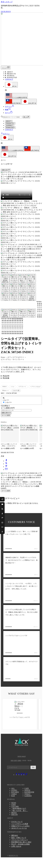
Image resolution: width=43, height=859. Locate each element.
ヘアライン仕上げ (35, 386)
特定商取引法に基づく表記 (21, 842)
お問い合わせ (16, 846)
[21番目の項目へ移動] (31, 313)
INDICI (4, 386)
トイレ (13, 386)
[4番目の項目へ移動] (31, 278)
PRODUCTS (11, 74)
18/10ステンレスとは (19, 828)
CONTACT (9, 79)
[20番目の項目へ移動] (22, 313)
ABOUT (10, 72)
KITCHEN (15, 792)
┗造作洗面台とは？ (18, 808)
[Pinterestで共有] (6, 467)
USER (13, 805)
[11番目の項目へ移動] (22, 296)
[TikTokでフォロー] (26, 775)
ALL (13, 788)
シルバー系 (16, 390)
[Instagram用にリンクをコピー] (2, 522)
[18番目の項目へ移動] (5, 313)
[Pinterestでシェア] (2, 518)
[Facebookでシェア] (2, 513)
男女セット (5, 390)
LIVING (14, 790)
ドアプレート (22, 386)
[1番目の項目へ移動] (5, 278)
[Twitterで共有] (6, 464)
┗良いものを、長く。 (19, 811)
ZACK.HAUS (22, 756)
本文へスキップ (7, 2)
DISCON (14, 814)
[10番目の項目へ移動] (14, 296)
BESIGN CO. (13, 855)
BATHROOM (29, 792)
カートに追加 (6, 415)
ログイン (6, 134)
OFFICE (27, 790)
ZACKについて (17, 822)
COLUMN (15, 806)
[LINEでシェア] (2, 504)
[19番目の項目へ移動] (14, 313)
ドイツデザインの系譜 (19, 824)
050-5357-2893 (16, 760)
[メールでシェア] (2, 527)
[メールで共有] (6, 469)
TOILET (27, 794)
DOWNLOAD (12, 77)
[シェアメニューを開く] (2, 499)
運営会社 (14, 835)
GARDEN (28, 796)
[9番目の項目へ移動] (5, 296)
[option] (16, 96)
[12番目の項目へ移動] (31, 296)
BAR (13, 796)
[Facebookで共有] (6, 461)
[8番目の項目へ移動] (31, 287)
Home (3, 357)
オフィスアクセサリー (15, 357)
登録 (33, 767)
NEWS (13, 803)
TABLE (14, 794)
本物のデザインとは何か (20, 826)
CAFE (26, 788)
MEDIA (14, 813)
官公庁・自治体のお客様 (20, 844)
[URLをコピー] (2, 531)
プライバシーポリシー (19, 840)
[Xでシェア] (2, 509)
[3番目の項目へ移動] (22, 278)
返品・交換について (18, 838)
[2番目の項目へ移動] (14, 278)
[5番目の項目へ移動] (5, 287)
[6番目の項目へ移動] (14, 287)
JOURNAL (11, 75)
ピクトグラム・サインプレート (12, 359)
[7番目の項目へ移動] (22, 287)
